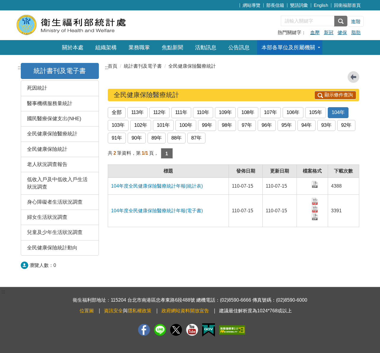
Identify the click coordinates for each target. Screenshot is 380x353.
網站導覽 (251, 5)
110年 (203, 112)
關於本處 (72, 47)
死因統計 (37, 88)
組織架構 (106, 47)
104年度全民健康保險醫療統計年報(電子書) (157, 210)
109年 (225, 112)
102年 (140, 125)
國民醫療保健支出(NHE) (54, 118)
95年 (286, 125)
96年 (267, 125)
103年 (118, 125)
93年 (326, 125)
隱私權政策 (139, 310)
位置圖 (87, 310)
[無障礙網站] (232, 330)
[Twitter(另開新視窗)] (176, 330)
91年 (117, 138)
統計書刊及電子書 (60, 71)
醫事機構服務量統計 (49, 103)
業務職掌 (139, 47)
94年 (306, 125)
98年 (227, 125)
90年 (137, 138)
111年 (181, 112)
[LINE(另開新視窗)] (160, 330)
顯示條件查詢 (338, 94)
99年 (207, 125)
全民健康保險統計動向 (52, 248)
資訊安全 (113, 310)
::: (243, 4)
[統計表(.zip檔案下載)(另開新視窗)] (315, 183)
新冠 (328, 32)
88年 (176, 138)
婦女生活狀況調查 (47, 217)
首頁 (112, 66)
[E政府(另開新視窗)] (208, 330)
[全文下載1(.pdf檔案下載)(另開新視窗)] (315, 200)
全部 (117, 112)
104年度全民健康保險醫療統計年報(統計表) (157, 186)
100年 (185, 125)
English (321, 5)
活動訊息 (205, 47)
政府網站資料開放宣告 (185, 310)
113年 (137, 112)
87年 (196, 138)
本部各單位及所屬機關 (288, 47)
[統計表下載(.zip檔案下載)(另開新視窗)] (315, 216)
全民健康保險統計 (47, 149)
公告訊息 (239, 47)
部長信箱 (275, 5)
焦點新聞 (172, 47)
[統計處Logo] (88, 24)
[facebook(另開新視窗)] (144, 330)
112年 (159, 112)
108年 (247, 112)
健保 (342, 32)
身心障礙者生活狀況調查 (55, 202)
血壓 (315, 32)
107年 (270, 112)
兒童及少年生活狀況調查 (55, 232)
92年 (346, 125)
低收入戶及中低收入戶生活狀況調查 (57, 183)
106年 (293, 112)
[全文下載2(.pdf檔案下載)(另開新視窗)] (315, 208)
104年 (338, 112)
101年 (163, 125)
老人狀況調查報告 (47, 164)
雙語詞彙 (299, 5)
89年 (156, 138)
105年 (315, 112)
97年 (247, 125)
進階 (355, 21)
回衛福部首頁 (347, 5)
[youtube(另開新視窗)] (192, 330)
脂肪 (356, 32)
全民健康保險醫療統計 (52, 134)
